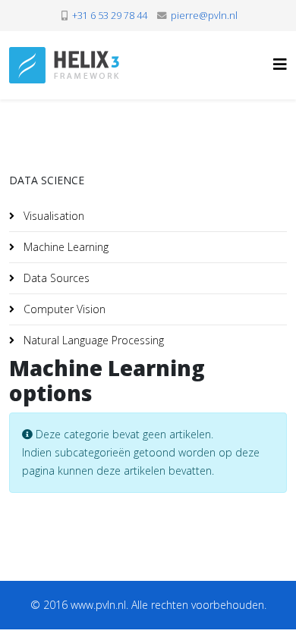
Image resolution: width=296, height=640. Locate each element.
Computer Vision (62, 309)
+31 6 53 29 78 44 (109, 15)
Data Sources (55, 278)
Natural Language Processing (92, 340)
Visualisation (52, 216)
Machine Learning (64, 247)
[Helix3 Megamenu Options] (280, 64)
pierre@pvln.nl (204, 15)
